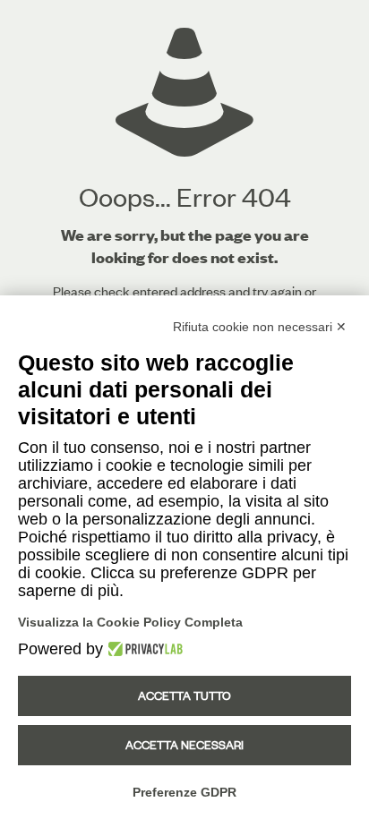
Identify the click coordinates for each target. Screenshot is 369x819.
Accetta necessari (184, 745)
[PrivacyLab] (143, 649)
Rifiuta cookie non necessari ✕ (260, 327)
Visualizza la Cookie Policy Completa (130, 622)
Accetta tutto (184, 695)
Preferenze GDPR (184, 792)
